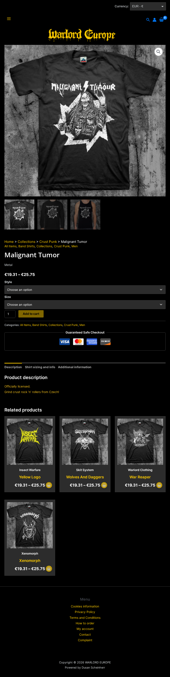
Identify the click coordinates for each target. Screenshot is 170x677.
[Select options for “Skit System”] (104, 485)
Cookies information (85, 606)
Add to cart (31, 314)
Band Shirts (26, 246)
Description (13, 367)
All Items (10, 246)
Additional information (74, 367)
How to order (85, 623)
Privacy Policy (85, 612)
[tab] (13, 367)
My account (85, 629)
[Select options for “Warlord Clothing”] (159, 485)
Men (74, 246)
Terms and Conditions (85, 617)
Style (8, 282)
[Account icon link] (154, 20)
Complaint (85, 640)
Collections (26, 242)
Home (9, 242)
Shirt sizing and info (40, 367)
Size (7, 297)
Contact (85, 634)
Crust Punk (48, 242)
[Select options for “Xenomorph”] (49, 569)
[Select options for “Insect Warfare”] (49, 485)
